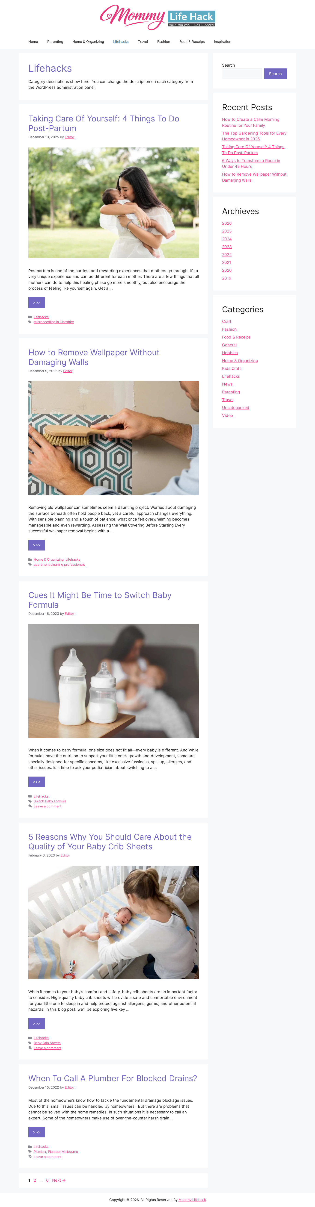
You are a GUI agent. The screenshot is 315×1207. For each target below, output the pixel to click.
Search (228, 65)
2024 (227, 239)
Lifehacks (121, 41)
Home (33, 41)
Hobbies (230, 352)
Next (59, 1180)
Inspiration (222, 41)
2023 (227, 246)
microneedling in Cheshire (54, 322)
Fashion (163, 41)
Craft (226, 321)
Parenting (55, 41)
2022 (227, 254)
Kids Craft (231, 368)
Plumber (40, 1152)
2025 (227, 231)
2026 (227, 223)
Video (227, 415)
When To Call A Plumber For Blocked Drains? (112, 1078)
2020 (227, 270)
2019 (226, 278)
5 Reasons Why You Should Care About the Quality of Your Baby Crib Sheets (110, 841)
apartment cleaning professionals (59, 564)
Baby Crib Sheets (47, 1043)
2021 (226, 262)
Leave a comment (47, 806)
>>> (37, 302)
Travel (143, 41)
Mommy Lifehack (192, 1200)
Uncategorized (235, 407)
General (229, 345)
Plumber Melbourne (63, 1152)
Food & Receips (192, 41)
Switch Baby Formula (50, 801)
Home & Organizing (88, 41)
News (227, 384)
